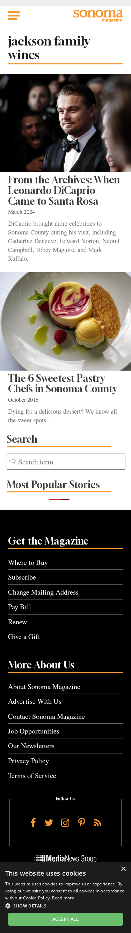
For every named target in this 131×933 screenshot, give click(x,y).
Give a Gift (24, 636)
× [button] (123, 869)
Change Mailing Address (43, 592)
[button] (65, 906)
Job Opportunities (33, 731)
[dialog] (65, 897)
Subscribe (22, 577)
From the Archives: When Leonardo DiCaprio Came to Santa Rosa (64, 190)
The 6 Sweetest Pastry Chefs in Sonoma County (62, 383)
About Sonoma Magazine (44, 686)
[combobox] (66, 462)
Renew (17, 621)
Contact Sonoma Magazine (46, 716)
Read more (63, 898)
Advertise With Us (34, 701)
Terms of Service (32, 775)
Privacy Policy (28, 760)
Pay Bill (19, 606)
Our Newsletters (31, 745)
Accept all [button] (65, 919)
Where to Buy (28, 562)
